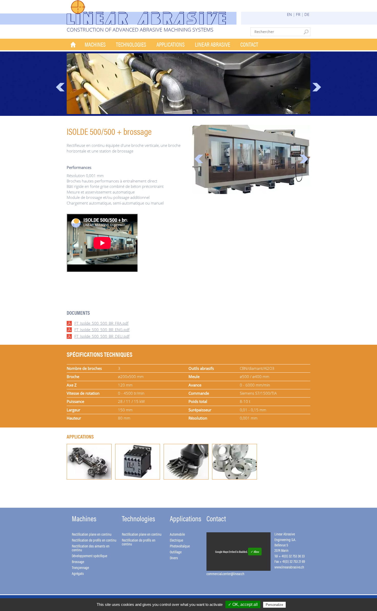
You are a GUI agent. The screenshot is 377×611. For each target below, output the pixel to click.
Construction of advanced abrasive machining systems (140, 29)
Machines (95, 44)
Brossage (78, 561)
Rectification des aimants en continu (91, 547)
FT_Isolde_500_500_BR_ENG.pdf (102, 329)
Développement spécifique (89, 555)
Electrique (176, 540)
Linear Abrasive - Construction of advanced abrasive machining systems (151, 12)
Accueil (73, 44)
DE (306, 14)
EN (289, 14)
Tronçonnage (80, 567)
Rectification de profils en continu (94, 540)
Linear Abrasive (212, 44)
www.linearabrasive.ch (289, 566)
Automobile (177, 534)
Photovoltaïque (180, 545)
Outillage (176, 551)
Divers (174, 557)
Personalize (274, 605)
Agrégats (78, 573)
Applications (170, 44)
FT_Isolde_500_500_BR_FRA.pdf (101, 323)
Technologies (131, 44)
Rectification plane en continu (92, 534)
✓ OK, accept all (243, 604)
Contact (249, 44)
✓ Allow (255, 551)
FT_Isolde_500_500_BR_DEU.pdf (102, 336)
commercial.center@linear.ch (225, 573)
